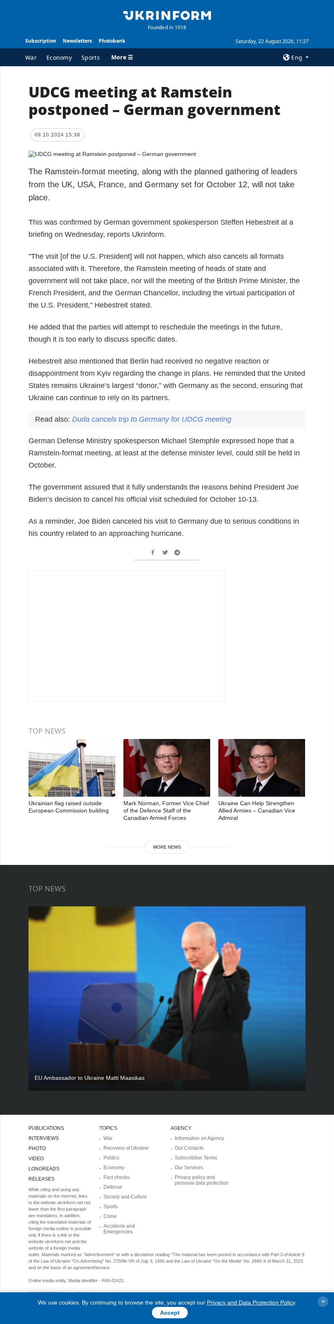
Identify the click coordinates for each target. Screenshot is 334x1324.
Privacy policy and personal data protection (202, 1180)
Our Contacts (189, 1148)
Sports (90, 57)
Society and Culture (125, 1197)
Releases (42, 1179)
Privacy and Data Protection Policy (251, 1302)
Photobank (112, 40)
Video (36, 1158)
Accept (170, 1312)
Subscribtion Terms (196, 1158)
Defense (112, 1187)
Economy (59, 57)
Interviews (44, 1138)
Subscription (40, 40)
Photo (37, 1148)
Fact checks (116, 1177)
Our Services (189, 1167)
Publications (46, 1128)
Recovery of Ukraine (126, 1148)
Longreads (44, 1169)
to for (151, 419)
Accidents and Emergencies (119, 1229)
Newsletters (77, 40)
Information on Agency (199, 1138)
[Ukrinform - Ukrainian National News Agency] (167, 14)
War (31, 57)
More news (167, 847)
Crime (110, 1216)
